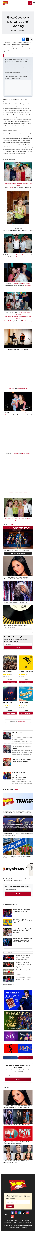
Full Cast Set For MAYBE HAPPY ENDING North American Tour (16, 1161)
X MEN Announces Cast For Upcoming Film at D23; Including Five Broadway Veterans (17, 77)
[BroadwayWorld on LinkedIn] (19, 1212)
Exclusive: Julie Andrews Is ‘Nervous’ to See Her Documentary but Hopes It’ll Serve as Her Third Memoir (16, 61)
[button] (30, 3)
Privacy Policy (22, 1227)
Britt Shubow (13, 106)
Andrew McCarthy (21, 114)
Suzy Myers (19, 99)
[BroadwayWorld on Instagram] (16, 1212)
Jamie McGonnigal (26, 412)
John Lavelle (26, 128)
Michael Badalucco (17, 121)
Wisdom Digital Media (23, 1225)
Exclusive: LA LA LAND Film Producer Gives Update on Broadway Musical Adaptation (17, 71)
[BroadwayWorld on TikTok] (23, 1212)
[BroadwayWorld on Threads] (27, 1212)
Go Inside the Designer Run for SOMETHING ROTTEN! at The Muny (23, 972)
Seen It (10, 679)
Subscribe (18, 894)
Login (25, 3)
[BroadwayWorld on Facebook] (12, 1212)
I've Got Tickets (10, 682)
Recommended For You (10, 904)
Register (21, 3)
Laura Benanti (12, 110)
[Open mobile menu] (34, 3)
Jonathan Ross (20, 101)
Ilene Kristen (9, 104)
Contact (21, 1220)
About (15, 1220)
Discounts (25, 1057)
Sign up (18, 1079)
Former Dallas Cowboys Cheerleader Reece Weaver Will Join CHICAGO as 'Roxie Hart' (17, 1106)
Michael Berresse (7, 114)
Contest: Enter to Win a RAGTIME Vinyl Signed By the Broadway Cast (16, 1142)
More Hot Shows (10, 1057)
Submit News (7, 1222)
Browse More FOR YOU (19, 631)
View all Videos (7, 984)
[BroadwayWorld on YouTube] (12, 1216)
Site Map (21, 1222)
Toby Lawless (13, 130)
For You (10, 524)
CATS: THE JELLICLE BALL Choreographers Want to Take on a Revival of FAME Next (22, 775)
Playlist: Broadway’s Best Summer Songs (14, 67)
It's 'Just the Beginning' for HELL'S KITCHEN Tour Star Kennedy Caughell (23, 957)
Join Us (27, 1220)
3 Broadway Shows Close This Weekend (16, 1124)
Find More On (17, 721)
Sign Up (10, 1206)
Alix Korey (8, 121)
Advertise (10, 1220)
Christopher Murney (19, 104)
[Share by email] (31, 39)
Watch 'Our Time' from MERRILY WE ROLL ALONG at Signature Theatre (23, 965)
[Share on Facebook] (23, 39)
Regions (15, 1222)
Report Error (28, 1223)
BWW (16, 789)
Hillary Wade (15, 257)
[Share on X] (27, 39)
